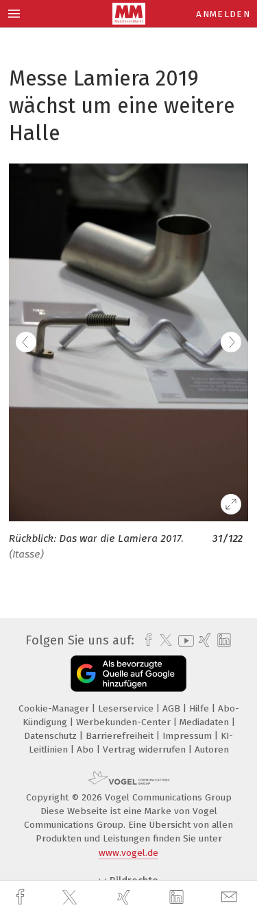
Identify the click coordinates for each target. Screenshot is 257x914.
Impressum (188, 736)
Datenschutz (51, 736)
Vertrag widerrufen (145, 749)
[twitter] (71, 897)
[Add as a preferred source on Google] (128, 673)
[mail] (231, 897)
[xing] (125, 897)
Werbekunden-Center (124, 722)
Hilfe (200, 708)
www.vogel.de (128, 853)
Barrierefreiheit (121, 736)
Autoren (212, 749)
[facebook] (21, 897)
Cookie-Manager (55, 708)
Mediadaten (206, 722)
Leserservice (127, 708)
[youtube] (183, 640)
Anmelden (223, 14)
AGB (172, 708)
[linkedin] (178, 897)
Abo (87, 749)
